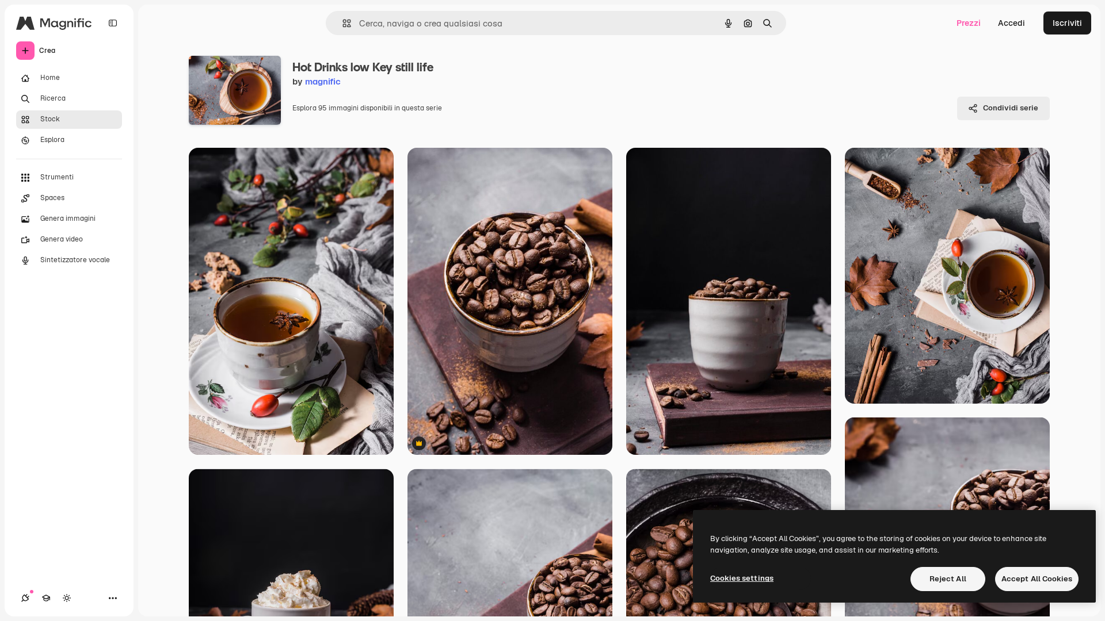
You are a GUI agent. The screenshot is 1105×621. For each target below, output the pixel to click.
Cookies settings (742, 578)
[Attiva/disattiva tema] (67, 598)
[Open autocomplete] (342, 23)
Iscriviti (1067, 23)
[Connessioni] (25, 598)
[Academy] (46, 598)
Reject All (947, 579)
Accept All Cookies (1036, 579)
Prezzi (969, 23)
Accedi (1011, 23)
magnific (323, 81)
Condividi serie (1010, 108)
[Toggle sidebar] (113, 23)
